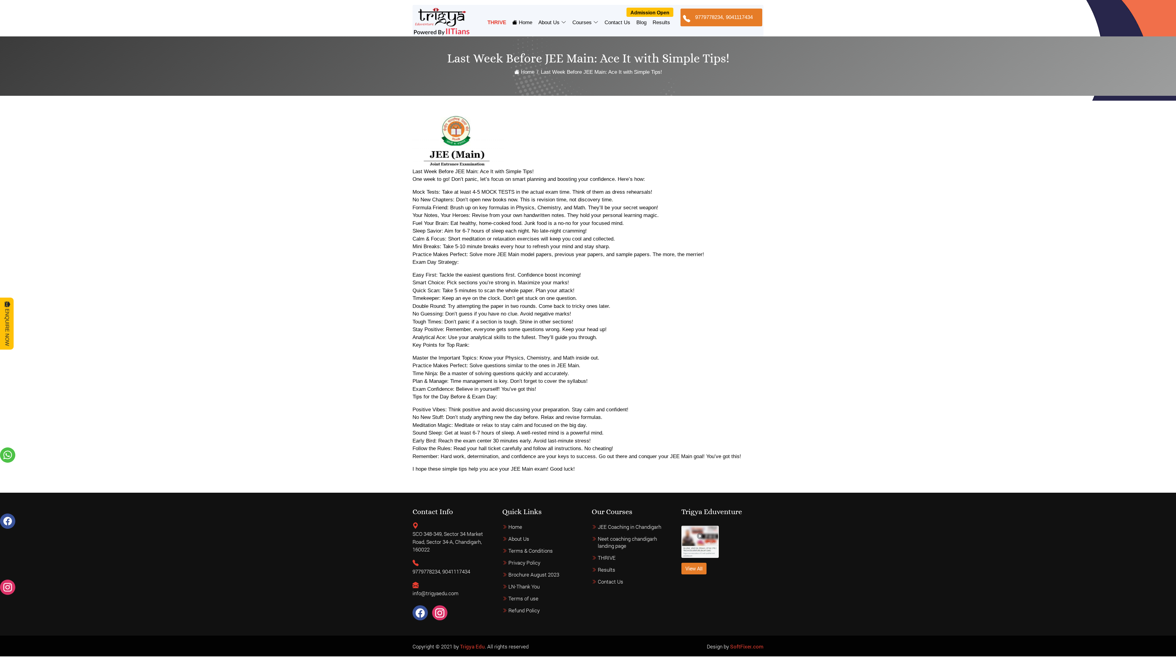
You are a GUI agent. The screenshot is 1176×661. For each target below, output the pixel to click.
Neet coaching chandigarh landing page (627, 542)
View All (694, 568)
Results (661, 22)
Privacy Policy (524, 562)
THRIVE (496, 22)
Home (524, 22)
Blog (641, 22)
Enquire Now (7, 326)
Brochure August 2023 (533, 574)
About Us (549, 22)
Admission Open (649, 12)
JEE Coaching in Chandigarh (629, 526)
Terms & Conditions (530, 550)
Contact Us (617, 22)
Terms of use (523, 598)
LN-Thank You (524, 586)
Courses (582, 22)
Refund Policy (524, 610)
